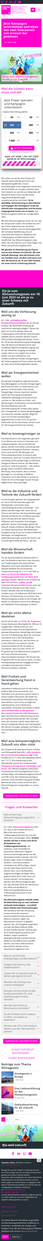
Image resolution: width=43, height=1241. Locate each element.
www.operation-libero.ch (10, 1165)
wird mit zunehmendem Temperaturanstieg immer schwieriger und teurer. (21, 766)
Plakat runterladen (21, 1058)
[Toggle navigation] (39, 10)
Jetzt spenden (23, 148)
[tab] (21, 817)
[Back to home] (14, 9)
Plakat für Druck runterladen (23, 1051)
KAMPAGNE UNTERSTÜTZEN (21, 795)
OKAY (5, 1237)
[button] (13, 1153)
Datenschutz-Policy (29, 1231)
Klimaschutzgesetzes (23, 827)
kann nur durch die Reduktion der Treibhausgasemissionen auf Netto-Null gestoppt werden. (19, 577)
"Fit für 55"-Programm (31, 621)
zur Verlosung (10, 42)
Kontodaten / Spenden (10, 1192)
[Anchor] (2, 23)
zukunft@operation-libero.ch (14, 1190)
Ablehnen (16, 1237)
